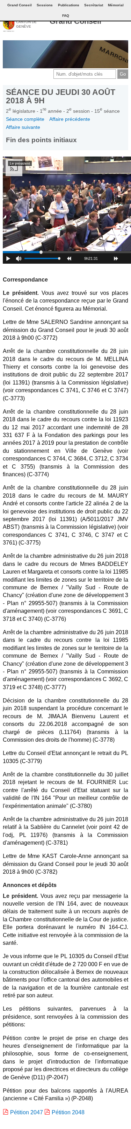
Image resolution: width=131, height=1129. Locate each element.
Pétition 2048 (68, 1112)
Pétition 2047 (26, 1112)
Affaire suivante (23, 127)
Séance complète (25, 119)
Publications (68, 5)
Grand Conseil (75, 21)
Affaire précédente (69, 119)
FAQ (65, 16)
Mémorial (116, 5)
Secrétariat (93, 5)
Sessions (45, 5)
